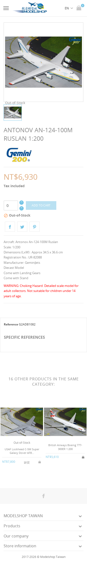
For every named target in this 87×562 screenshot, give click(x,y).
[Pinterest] (34, 227)
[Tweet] (22, 227)
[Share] (10, 227)
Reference (11, 324)
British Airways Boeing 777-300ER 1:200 (65, 446)
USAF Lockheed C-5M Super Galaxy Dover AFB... (22, 451)
